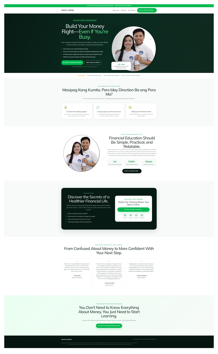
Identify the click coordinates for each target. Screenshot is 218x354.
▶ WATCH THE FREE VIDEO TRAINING (109, 325)
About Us (123, 10)
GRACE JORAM (67, 10)
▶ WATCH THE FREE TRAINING (72, 62)
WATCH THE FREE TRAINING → (133, 209)
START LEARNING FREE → (132, 171)
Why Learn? (116, 10)
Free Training (131, 10)
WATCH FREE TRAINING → (147, 10)
